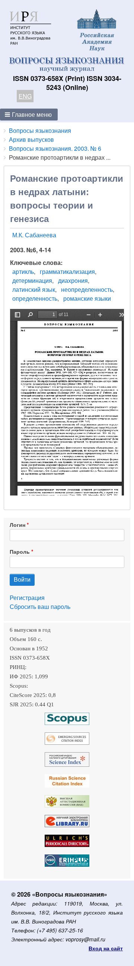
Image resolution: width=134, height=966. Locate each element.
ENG (25, 96)
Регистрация (27, 597)
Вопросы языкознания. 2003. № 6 (55, 148)
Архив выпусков (31, 139)
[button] (29, 115)
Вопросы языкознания (40, 130)
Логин (17, 524)
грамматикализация (67, 271)
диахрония (73, 280)
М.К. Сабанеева (34, 235)
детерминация (32, 280)
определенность (34, 298)
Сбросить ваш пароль (40, 606)
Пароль (20, 551)
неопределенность (87, 289)
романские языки (87, 298)
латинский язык (33, 289)
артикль (23, 271)
